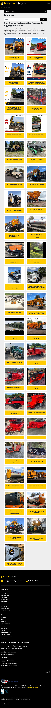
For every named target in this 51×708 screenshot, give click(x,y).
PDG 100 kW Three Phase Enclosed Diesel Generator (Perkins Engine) (14, 512)
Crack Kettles (4, 599)
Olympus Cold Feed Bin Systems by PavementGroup (36, 312)
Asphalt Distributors (6, 592)
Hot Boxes (3, 603)
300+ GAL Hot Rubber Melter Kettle (36, 362)
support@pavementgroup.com (8, 652)
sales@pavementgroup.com (13, 581)
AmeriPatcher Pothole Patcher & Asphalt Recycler (36, 83)
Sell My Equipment (5, 623)
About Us (3, 627)
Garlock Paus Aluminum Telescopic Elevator (36, 160)
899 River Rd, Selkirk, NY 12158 (20, 647)
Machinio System (5, 699)
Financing (3, 621)
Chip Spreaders (5, 595)
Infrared (3, 605)
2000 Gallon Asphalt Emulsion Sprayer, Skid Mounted (36, 236)
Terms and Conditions (6, 636)
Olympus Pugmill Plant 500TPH (14, 337)
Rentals (3, 625)
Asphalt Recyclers (5, 594)
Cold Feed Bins (4, 597)
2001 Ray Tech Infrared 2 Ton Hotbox (36, 261)
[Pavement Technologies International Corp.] (9, 576)
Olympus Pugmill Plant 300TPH (14, 58)
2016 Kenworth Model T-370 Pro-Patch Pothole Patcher (36, 287)
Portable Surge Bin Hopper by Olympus (36, 337)
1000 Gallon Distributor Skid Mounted (14, 486)
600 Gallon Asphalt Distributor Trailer (14, 236)
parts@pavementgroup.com (8, 654)
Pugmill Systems (5, 608)
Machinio (17, 699)
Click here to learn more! (32, 687)
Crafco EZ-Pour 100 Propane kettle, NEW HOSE (14, 461)
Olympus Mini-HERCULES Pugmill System (14, 83)
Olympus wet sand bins (14, 312)
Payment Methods (5, 634)
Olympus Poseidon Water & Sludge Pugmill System (14, 564)
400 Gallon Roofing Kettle (14, 387)
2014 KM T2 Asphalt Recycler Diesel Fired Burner (15, 160)
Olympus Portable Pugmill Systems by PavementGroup (36, 486)
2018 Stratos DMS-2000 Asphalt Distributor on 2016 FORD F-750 (14, 287)
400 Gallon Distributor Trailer (14, 538)
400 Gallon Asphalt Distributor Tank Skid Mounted (36, 538)
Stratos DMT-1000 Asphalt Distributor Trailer (36, 185)
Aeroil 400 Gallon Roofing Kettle (36, 387)
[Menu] (49, 3)
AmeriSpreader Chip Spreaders (36, 109)
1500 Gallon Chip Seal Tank (14, 362)
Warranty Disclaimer (6, 632)
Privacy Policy (4, 638)
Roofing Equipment (6, 610)
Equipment (3, 617)
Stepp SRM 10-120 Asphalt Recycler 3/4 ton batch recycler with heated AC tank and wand (14, 109)
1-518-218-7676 (6, 8)
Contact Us (4, 628)
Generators (4, 601)
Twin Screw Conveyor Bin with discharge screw (14, 135)
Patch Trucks (4, 606)
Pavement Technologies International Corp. (18, 698)
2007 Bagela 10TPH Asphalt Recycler (36, 58)
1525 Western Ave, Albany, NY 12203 (13, 645)
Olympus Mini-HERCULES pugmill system (36, 210)
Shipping (3, 630)
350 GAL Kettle (36, 437)
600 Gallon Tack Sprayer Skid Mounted (36, 512)
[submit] (43, 19)
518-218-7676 (8, 648)
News (2, 619)
